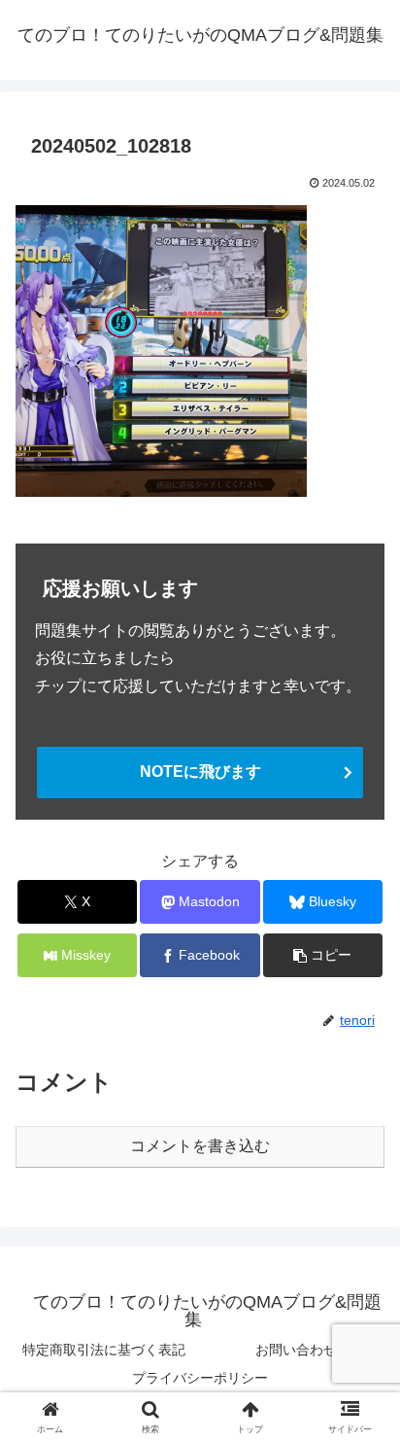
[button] (323, 955)
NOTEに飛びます (200, 771)
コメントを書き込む (200, 1146)
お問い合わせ (296, 1349)
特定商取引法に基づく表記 (103, 1349)
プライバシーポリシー (200, 1378)
